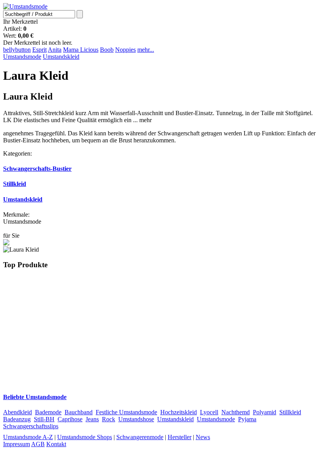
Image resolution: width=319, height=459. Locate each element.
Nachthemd (235, 412)
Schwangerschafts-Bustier (37, 168)
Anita (54, 49)
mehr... (145, 49)
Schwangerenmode (139, 437)
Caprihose (70, 419)
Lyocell (209, 412)
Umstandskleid (61, 56)
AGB (38, 444)
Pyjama (247, 419)
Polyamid (264, 412)
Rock (108, 419)
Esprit (39, 49)
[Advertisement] (159, 330)
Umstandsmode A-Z (28, 437)
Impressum (16, 444)
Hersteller (179, 437)
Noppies (125, 49)
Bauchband (79, 412)
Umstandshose (136, 419)
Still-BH (44, 419)
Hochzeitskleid (178, 412)
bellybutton (17, 49)
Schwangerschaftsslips (30, 426)
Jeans (92, 419)
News (203, 437)
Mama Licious (80, 49)
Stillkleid (14, 183)
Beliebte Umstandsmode (35, 397)
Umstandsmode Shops (84, 437)
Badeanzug (17, 419)
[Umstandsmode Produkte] (25, 6)
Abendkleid (17, 412)
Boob (107, 49)
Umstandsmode (22, 56)
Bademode (48, 412)
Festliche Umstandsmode (126, 412)
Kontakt (56, 444)
